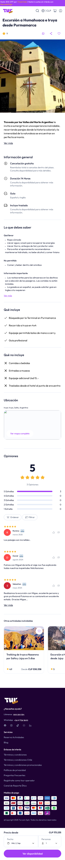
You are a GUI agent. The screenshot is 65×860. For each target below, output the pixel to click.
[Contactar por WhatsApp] (43, 33)
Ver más (8, 143)
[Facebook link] (5, 725)
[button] (32, 425)
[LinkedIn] (30, 725)
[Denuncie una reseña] (58, 532)
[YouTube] (24, 725)
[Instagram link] (11, 725)
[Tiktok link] (17, 725)
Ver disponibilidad (33, 853)
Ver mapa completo (20, 433)
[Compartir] (51, 33)
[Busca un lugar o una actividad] (37, 11)
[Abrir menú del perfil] (60, 11)
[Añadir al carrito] (55, 11)
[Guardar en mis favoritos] (59, 33)
